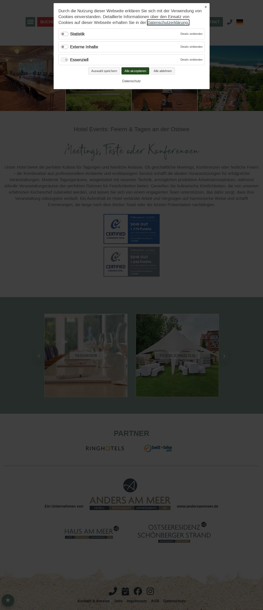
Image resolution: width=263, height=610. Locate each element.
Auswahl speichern (104, 71)
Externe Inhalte (84, 47)
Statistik (77, 34)
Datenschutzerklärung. (168, 22)
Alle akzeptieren (135, 71)
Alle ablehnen (163, 71)
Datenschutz (131, 81)
